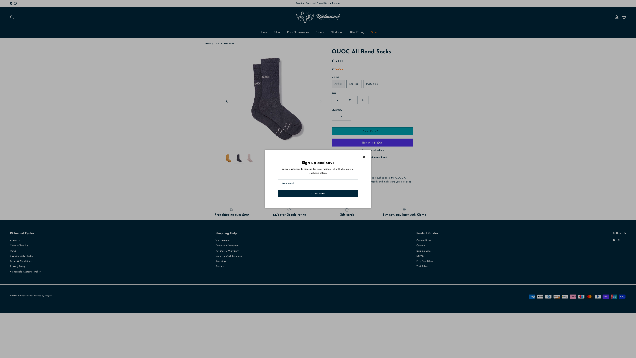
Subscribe (318, 194)
